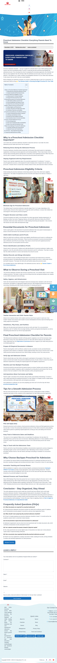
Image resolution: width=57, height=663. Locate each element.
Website (5, 586)
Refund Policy (22, 631)
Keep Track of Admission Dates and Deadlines (16, 122)
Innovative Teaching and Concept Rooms (15, 127)
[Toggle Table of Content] (25, 86)
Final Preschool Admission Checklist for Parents (15, 111)
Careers (22, 625)
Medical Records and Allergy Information (16, 103)
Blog (36, 625)
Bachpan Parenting (9, 542)
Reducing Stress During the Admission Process (16, 91)
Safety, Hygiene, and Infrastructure (14, 107)
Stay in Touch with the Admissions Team (15, 124)
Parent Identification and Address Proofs (15, 102)
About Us (22, 619)
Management (22, 628)
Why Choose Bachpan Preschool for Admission (15, 125)
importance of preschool (23, 341)
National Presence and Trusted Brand (14, 129)
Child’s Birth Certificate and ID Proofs (15, 100)
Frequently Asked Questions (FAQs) (13, 132)
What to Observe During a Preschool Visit (14, 105)
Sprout (36, 619)
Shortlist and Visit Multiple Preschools (15, 116)
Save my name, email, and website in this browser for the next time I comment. (22, 595)
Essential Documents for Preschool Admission (15, 99)
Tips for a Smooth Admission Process (13, 119)
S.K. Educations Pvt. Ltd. (20, 660)
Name (5, 574)
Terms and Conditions (36, 631)
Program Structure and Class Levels (15, 97)
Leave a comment (32, 47)
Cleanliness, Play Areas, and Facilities (15, 110)
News (36, 622)
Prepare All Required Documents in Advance (17, 113)
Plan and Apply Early (11, 121)
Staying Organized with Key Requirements (15, 92)
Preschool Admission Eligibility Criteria (13, 94)
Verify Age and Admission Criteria (14, 114)
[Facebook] (29, 5)
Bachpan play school (21, 47)
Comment (6, 559)
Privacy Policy (36, 628)
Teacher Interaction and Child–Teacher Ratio (16, 108)
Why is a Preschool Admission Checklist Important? (16, 89)
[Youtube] (29, 12)
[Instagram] (29, 9)
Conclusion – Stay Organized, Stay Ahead (14, 130)
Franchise (22, 622)
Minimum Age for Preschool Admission (15, 96)
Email (5, 580)
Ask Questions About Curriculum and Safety (16, 118)
